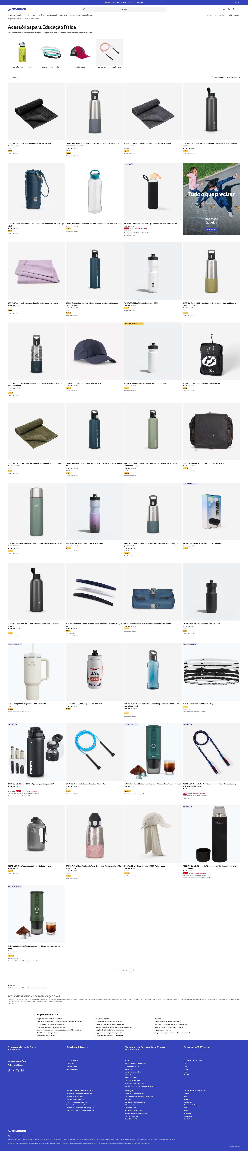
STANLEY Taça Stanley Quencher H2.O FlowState (27, 704)
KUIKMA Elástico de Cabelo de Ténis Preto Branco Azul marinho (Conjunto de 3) (95, 625)
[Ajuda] (228, 9)
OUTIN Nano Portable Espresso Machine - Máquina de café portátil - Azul (152, 784)
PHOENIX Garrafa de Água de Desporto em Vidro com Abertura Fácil (150, 224)
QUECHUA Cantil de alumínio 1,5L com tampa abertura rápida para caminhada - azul (92, 304)
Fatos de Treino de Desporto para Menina (169, 1027)
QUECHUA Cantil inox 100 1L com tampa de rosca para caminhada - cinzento (34, 625)
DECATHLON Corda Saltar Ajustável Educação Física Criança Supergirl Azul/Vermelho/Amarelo (210, 785)
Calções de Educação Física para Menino (110, 1030)
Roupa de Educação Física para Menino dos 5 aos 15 (172, 1033)
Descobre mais (211, 229)
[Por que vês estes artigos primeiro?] (213, 77)
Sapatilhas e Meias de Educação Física (168, 1021)
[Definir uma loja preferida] (224, 9)
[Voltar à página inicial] (17, 9)
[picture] (36, 111)
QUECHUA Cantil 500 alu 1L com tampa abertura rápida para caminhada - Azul (95, 464)
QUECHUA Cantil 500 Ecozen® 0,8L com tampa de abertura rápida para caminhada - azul (152, 705)
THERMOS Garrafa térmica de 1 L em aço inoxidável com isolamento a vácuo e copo (210, 867)
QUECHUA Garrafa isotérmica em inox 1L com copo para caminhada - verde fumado (35, 545)
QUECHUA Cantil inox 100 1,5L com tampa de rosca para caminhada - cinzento (210, 145)
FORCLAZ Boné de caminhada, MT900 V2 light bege (144, 866)
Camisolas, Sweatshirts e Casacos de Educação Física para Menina (60, 1021)
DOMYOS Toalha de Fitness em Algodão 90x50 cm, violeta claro (33, 303)
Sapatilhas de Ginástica (163, 1030)
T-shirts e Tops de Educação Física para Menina (171, 1024)
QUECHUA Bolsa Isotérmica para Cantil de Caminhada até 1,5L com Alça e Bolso (36, 225)
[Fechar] (238, 2)
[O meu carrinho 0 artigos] (238, 9)
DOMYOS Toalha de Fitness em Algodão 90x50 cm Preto (30, 143)
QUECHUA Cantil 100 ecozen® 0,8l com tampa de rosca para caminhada (94, 224)
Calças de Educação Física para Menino (50, 1019)
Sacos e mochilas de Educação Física (109, 1021)
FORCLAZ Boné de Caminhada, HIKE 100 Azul (83, 383)
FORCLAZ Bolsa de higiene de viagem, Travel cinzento (204, 463)
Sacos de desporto (102, 1019)
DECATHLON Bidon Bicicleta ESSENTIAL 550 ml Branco (145, 383)
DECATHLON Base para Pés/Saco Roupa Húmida (201, 383)
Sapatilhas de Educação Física (47, 1033)
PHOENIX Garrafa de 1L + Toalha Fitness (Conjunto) (202, 543)
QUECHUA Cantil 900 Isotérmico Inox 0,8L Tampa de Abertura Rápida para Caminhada (35, 384)
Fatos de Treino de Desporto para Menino (51, 1024)
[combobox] (233, 77)
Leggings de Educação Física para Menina (110, 1033)
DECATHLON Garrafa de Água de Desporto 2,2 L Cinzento (30, 866)
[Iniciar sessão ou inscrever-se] (233, 9)
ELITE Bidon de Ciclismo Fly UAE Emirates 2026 (84, 704)
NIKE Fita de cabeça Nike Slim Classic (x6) (199, 704)
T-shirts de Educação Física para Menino (51, 1027)
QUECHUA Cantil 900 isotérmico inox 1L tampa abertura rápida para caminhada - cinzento (92, 145)
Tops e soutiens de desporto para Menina (110, 1024)
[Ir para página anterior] (117, 970)
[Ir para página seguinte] (131, 970)
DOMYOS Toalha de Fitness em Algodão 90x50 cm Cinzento (147, 143)
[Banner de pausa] (235, 2)
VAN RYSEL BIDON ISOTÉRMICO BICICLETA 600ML (85, 543)
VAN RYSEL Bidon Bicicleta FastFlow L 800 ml (141, 303)
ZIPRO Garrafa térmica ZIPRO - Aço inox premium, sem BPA (31, 784)
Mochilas (158, 1019)
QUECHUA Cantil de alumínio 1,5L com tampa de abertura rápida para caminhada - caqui (151, 464)
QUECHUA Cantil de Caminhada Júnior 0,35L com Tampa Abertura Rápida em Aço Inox (95, 867)
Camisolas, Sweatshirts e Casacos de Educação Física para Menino (60, 1030)
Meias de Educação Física (46, 1035)
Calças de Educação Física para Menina (109, 1035)
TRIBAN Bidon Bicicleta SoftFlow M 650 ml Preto (201, 624)
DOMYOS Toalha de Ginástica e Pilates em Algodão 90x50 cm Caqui (34, 463)
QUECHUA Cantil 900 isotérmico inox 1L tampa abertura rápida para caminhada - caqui (209, 304)
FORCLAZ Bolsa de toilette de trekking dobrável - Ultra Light (147, 624)
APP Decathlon (212, 15)
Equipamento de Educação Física (109, 67)
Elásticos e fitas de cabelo (51, 67)
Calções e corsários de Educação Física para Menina (114, 1027)
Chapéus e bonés (80, 67)
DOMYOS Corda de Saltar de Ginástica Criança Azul (86, 784)
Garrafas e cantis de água (22, 67)
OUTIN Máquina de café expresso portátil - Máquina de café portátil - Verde (35, 947)
